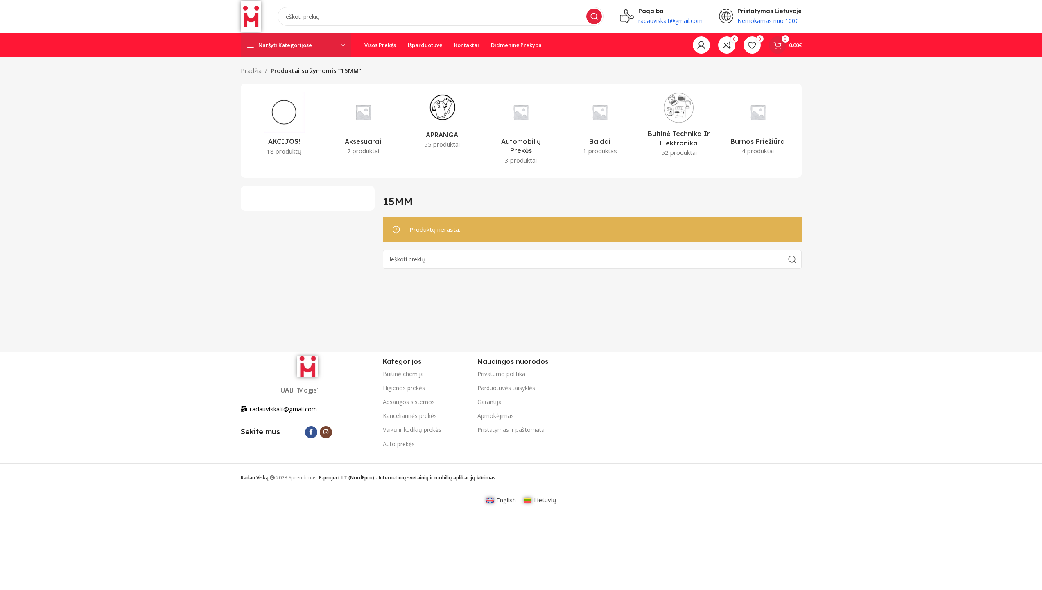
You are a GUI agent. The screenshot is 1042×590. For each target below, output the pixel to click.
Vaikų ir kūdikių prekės (412, 429)
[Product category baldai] (600, 126)
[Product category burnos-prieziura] (758, 126)
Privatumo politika (501, 374)
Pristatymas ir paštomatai (511, 429)
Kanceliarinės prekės (410, 416)
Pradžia (251, 70)
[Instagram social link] (326, 432)
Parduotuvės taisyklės (506, 388)
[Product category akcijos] (284, 126)
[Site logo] (251, 15)
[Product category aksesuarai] (363, 126)
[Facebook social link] (311, 432)
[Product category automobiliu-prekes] (521, 130)
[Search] (594, 16)
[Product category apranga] (442, 122)
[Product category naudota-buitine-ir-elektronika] (679, 126)
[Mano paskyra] (701, 45)
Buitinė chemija (403, 374)
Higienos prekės (404, 388)
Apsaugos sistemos (409, 402)
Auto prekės (399, 444)
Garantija (489, 402)
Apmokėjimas (495, 416)
